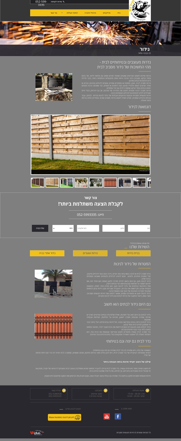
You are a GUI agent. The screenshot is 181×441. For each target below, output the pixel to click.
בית (118, 12)
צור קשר (53, 12)
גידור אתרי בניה (47, 253)
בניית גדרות (133, 253)
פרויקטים (106, 12)
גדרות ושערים (90, 253)
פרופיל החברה (90, 12)
